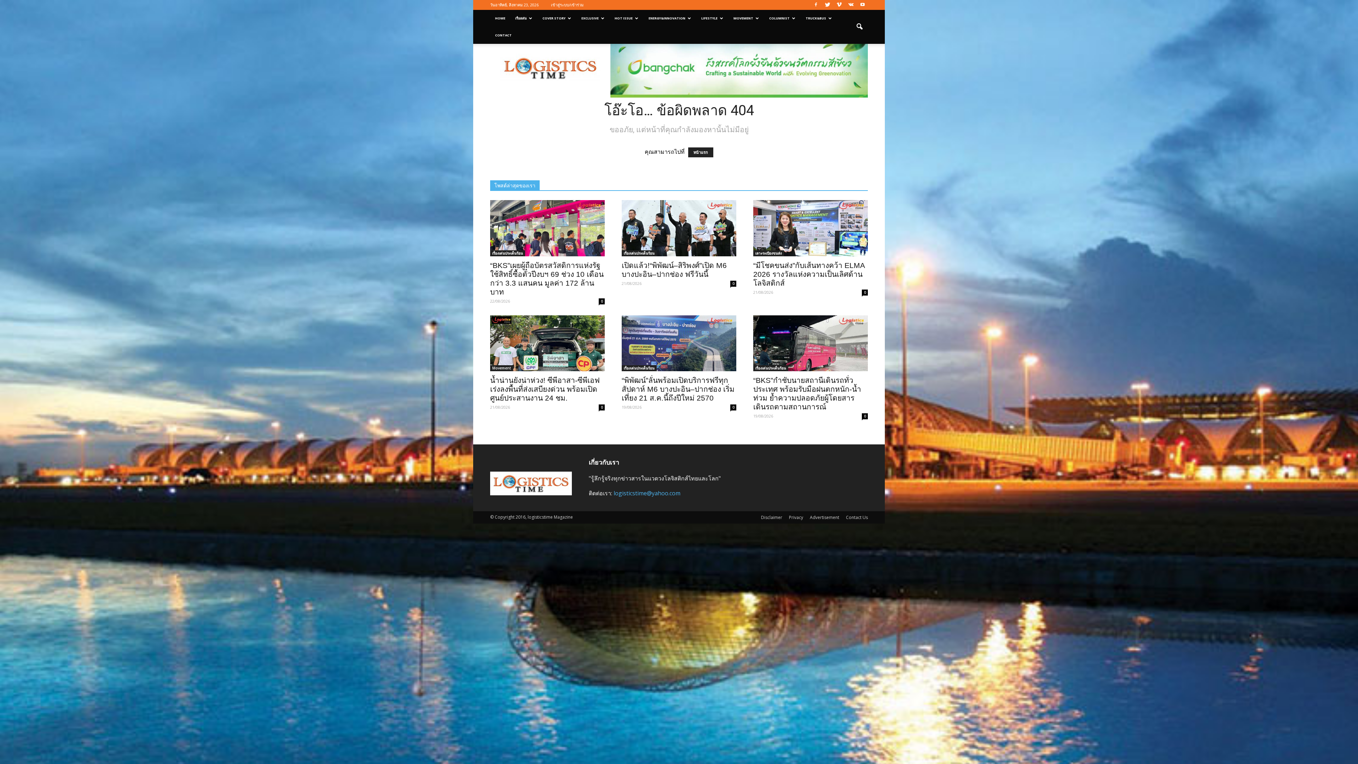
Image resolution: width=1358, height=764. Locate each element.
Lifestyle (709, 18)
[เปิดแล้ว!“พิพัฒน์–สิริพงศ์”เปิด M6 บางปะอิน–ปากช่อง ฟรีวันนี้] (679, 228)
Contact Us (857, 517)
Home (500, 18)
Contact (503, 35)
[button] (859, 26)
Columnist (779, 18)
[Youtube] (862, 5)
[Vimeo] (839, 5)
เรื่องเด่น (521, 18)
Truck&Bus (816, 18)
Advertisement (824, 517)
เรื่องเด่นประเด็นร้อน (507, 253)
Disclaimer (771, 517)
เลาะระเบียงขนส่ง (768, 253)
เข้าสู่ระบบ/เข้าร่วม (567, 4)
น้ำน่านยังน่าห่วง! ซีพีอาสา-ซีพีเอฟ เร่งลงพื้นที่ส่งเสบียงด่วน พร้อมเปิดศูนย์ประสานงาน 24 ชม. (545, 389)
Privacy (796, 517)
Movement (743, 18)
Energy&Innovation (667, 18)
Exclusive (590, 18)
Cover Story (553, 18)
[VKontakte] (851, 5)
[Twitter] (827, 5)
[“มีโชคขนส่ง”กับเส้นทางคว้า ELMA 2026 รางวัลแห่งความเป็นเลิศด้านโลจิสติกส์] (810, 228)
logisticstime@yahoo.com (647, 493)
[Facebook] (816, 5)
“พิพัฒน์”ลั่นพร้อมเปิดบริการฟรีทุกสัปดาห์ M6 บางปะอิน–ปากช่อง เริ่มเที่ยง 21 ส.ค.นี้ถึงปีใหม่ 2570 (678, 389)
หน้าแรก (700, 152)
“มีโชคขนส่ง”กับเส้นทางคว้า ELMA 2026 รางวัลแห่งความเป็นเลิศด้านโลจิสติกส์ (809, 274)
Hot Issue (624, 18)
